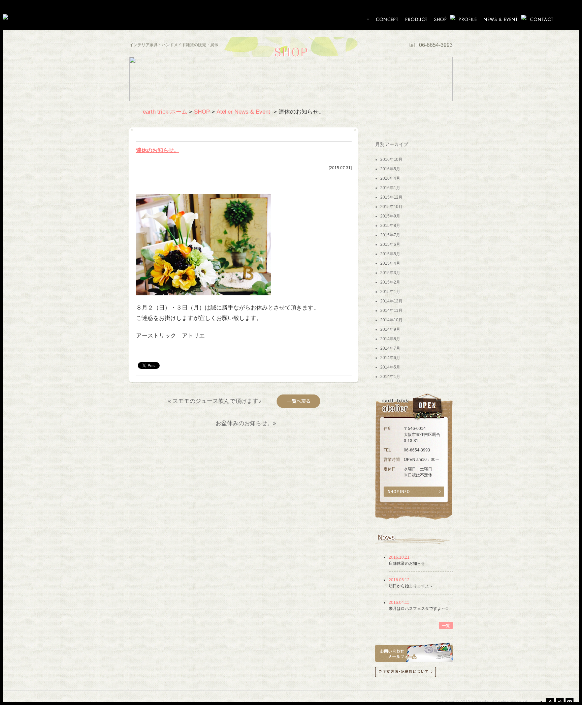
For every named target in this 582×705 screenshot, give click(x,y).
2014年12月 (391, 301)
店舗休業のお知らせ (407, 563)
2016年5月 (390, 169)
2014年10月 (391, 320)
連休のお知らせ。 (157, 150)
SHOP (202, 111)
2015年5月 (390, 254)
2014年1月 (390, 376)
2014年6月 (390, 357)
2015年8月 (390, 225)
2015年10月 (391, 206)
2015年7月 (390, 235)
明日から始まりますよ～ (411, 586)
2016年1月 (390, 187)
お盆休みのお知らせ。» (247, 423)
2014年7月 (390, 348)
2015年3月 (390, 272)
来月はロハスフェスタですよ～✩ (419, 608)
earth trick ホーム (165, 111)
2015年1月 (390, 291)
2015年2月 (390, 282)
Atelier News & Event (244, 111)
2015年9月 (390, 216)
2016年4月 (390, 178)
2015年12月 (391, 197)
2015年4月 (390, 263)
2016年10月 (391, 159)
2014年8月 (390, 338)
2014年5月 (390, 367)
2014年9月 (390, 329)
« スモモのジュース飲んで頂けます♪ (214, 401)
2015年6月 (390, 244)
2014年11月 (391, 310)
